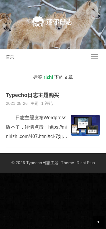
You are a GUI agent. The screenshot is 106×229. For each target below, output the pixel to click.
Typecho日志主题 (42, 162)
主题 (34, 103)
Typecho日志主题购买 (32, 95)
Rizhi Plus (86, 162)
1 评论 (47, 103)
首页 (10, 56)
